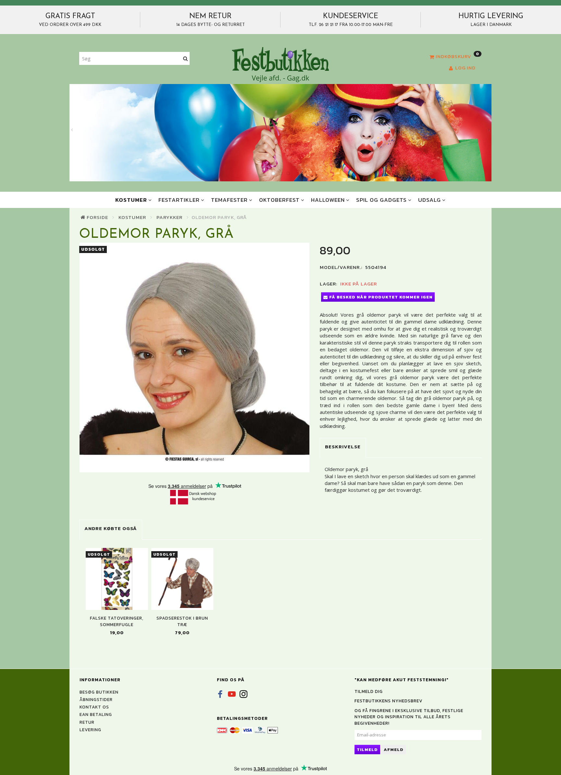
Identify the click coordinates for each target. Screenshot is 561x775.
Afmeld (394, 749)
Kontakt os (94, 707)
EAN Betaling (96, 714)
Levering (90, 729)
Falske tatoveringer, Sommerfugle (116, 621)
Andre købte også (110, 528)
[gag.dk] (280, 64)
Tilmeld (367, 749)
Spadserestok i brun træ (182, 621)
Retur (87, 722)
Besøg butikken (99, 692)
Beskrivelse (343, 446)
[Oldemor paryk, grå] (194, 357)
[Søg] (185, 58)
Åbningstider (96, 699)
